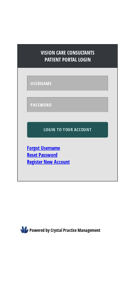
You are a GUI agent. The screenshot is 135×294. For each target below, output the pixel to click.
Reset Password (42, 154)
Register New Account (48, 161)
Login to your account (68, 129)
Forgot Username (43, 147)
